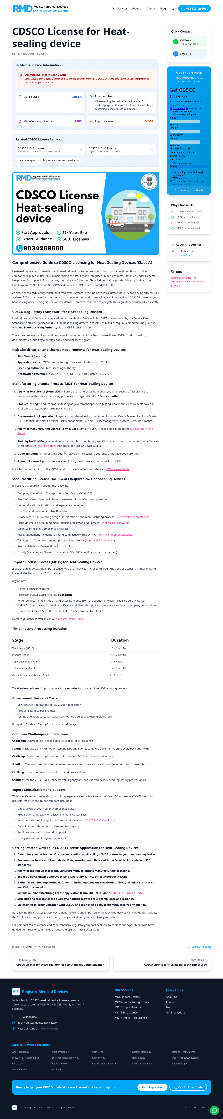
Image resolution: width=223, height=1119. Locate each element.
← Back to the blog (199, 947)
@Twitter (186, 255)
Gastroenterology (141, 1051)
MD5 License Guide (117, 469)
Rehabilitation (20, 1069)
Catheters (97, 1051)
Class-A (175, 285)
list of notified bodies (43, 446)
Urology (56, 1069)
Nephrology (98, 1057)
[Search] (172, 8)
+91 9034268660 (197, 8)
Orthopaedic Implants (104, 1063)
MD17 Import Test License (131, 1018)
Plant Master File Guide (115, 523)
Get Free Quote (175, 1012)
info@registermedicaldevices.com (38, 1022)
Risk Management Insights (115, 534)
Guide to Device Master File (132, 517)
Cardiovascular (60, 1051)
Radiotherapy (179, 1063)
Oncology (17, 1063)
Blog (163, 8)
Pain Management (142, 1063)
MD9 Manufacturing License (132, 1002)
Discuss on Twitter (22, 946)
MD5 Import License (127, 997)
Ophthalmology (60, 1063)
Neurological (139, 1057)
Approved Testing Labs (100, 540)
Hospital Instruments (183, 1051)
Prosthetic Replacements (25, 1057)
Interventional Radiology (65, 1057)
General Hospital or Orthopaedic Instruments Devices (47, 160)
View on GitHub (46, 946)
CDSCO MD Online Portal (100, 820)
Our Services (119, 8)
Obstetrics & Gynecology (185, 1057)
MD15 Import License (128, 1007)
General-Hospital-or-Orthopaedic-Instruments (187, 280)
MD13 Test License (126, 1012)
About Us (137, 8)
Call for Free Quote (190, 1087)
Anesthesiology (20, 1051)
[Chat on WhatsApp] (214, 1110)
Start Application (152, 1087)
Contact (151, 8)
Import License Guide (70, 619)
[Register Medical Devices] (41, 8)
